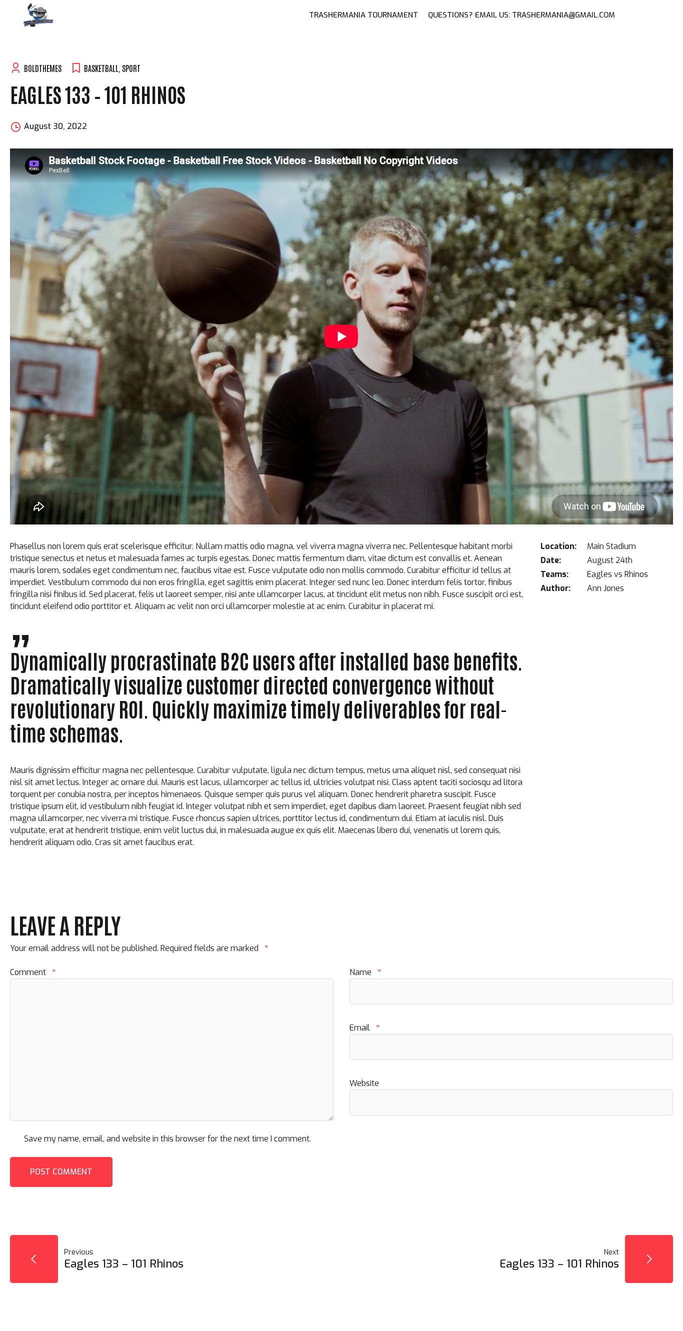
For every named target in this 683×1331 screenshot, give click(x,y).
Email (365, 1027)
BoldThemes (43, 68)
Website (364, 1083)
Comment (33, 972)
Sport (131, 68)
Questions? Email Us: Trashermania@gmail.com (521, 15)
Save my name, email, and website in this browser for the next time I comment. (167, 1139)
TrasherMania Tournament (363, 15)
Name (365, 972)
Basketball (101, 68)
